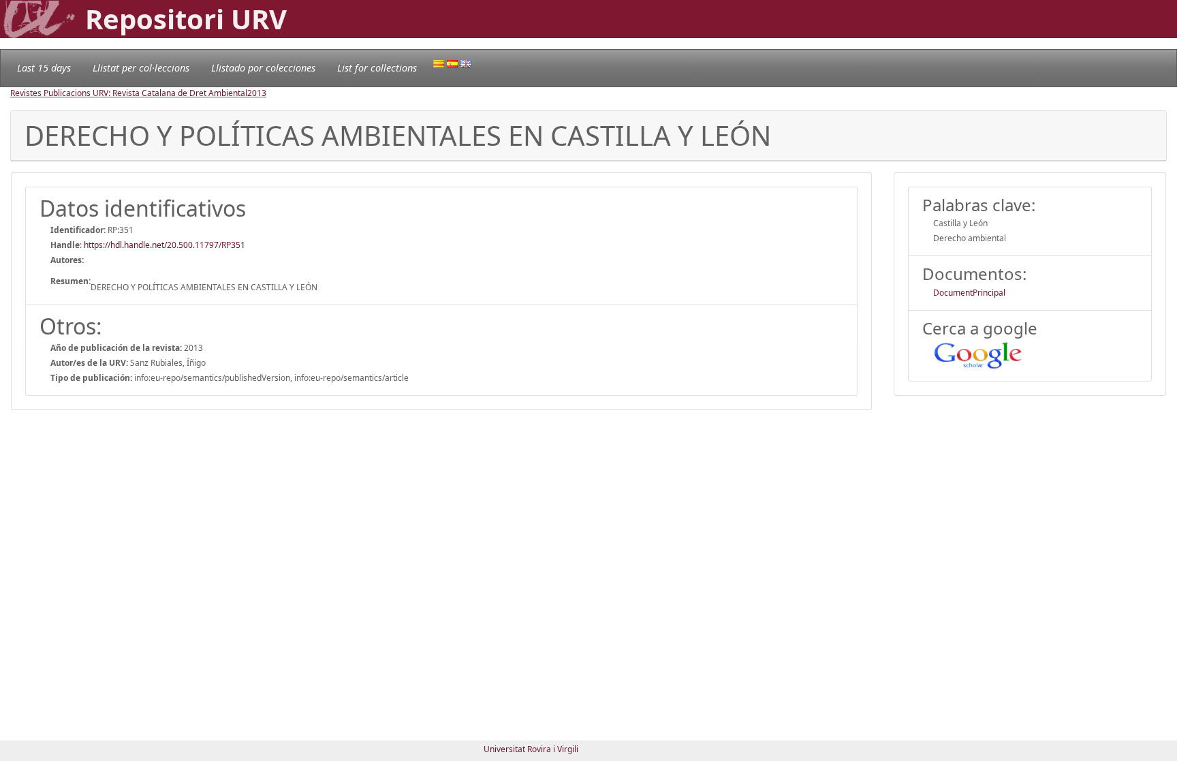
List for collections (377, 67)
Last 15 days (44, 67)
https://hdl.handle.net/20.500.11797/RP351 (164, 245)
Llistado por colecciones (263, 67)
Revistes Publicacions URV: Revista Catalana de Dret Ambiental (128, 93)
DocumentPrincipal (969, 292)
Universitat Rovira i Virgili (531, 749)
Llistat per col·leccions (141, 67)
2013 (256, 93)
